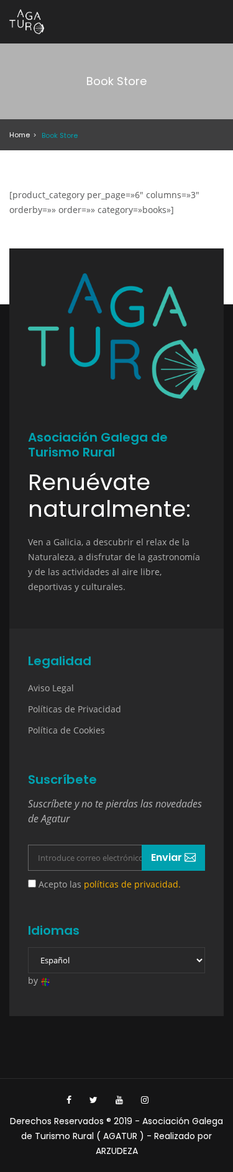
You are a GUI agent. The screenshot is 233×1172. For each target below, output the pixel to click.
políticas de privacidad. (132, 884)
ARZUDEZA (117, 1151)
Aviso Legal (51, 688)
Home (19, 135)
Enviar (168, 857)
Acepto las (108, 884)
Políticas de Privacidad (74, 709)
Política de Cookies (66, 730)
